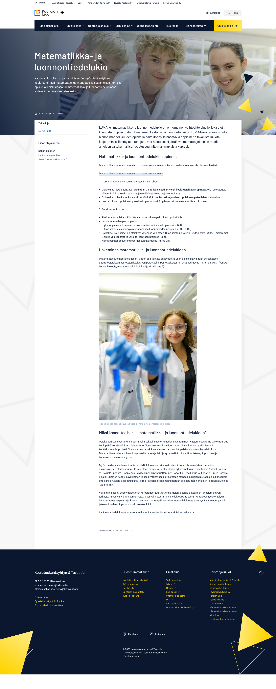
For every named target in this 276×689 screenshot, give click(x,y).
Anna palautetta (174, 603)
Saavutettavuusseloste (155, 652)
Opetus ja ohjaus (98, 25)
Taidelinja (43, 123)
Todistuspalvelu (174, 580)
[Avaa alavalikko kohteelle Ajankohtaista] (205, 25)
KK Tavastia (39, 2)
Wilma (169, 584)
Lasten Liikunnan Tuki (173, 2)
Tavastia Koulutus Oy (123, 2)
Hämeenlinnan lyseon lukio (223, 607)
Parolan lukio (216, 595)
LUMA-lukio (44, 130)
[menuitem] (48, 25)
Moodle (169, 588)
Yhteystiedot (213, 13)
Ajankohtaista (194, 25)
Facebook (133, 634)
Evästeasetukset (131, 656)
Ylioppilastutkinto (148, 25)
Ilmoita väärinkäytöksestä (178, 607)
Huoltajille (172, 25)
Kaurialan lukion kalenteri (135, 580)
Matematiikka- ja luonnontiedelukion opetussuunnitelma (131, 174)
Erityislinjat (122, 25)
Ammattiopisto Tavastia (62, 2)
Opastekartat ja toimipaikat (49, 601)
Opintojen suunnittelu (133, 592)
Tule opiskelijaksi (48, 25)
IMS (168, 599)
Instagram (160, 634)
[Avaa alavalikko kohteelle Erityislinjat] (132, 25)
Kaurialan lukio (217, 599)
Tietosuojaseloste (132, 652)
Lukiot (80, 2)
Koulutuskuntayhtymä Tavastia (225, 580)
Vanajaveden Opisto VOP (99, 2)
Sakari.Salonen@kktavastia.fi (52, 159)
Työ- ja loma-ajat (131, 584)
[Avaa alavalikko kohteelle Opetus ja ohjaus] (110, 25)
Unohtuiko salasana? (176, 595)
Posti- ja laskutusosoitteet (49, 605)
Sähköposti (171, 592)
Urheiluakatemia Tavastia (148, 2)
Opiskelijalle (73, 25)
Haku (235, 12)
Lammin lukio (216, 603)
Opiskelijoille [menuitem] (225, 25)
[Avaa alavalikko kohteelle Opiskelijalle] (83, 25)
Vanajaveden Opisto (219, 588)
